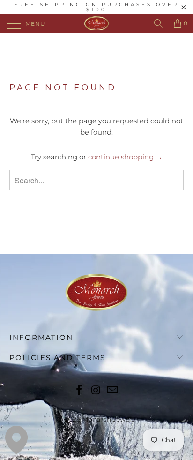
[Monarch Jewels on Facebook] (79, 391)
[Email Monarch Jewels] (113, 391)
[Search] (158, 23)
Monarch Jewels (108, 419)
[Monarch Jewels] (96, 23)
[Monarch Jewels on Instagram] (96, 391)
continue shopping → (125, 156)
